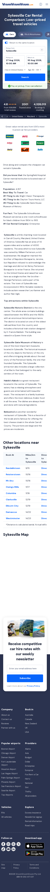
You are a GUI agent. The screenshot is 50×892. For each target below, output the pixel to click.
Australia (29, 715)
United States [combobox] (14, 70)
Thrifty (28, 791)
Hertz (27, 778)
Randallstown (13, 468)
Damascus (11, 512)
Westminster (13, 518)
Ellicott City (12, 505)
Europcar (29, 770)
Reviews (5, 723)
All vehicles (6, 817)
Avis (27, 753)
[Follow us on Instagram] (8, 844)
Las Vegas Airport (9, 773)
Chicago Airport (8, 753)
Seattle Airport (8, 790)
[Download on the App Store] (34, 846)
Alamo (28, 749)
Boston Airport (8, 749)
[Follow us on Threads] (13, 844)
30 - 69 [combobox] (33, 70)
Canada (28, 719)
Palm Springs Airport (10, 777)
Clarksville (11, 499)
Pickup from (9, 13)
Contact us (6, 719)
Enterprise (30, 766)
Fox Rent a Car (32, 774)
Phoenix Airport (8, 782)
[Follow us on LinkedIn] (13, 849)
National (29, 783)
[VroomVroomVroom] (17, 4)
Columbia (11, 493)
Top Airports (7, 794)
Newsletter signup (33, 817)
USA (27, 732)
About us (5, 715)
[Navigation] (46, 4)
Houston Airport (8, 769)
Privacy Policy (33, 686)
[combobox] (20, 50)
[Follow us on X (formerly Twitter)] (19, 844)
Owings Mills (12, 487)
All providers (30, 796)
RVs (3, 812)
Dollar (27, 761)
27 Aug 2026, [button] (13, 60)
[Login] (41, 4)
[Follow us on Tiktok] (3, 849)
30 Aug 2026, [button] (35, 60)
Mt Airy (10, 480)
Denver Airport (8, 757)
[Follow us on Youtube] (8, 849)
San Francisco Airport (11, 786)
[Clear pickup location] (42, 50)
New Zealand (31, 723)
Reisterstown (13, 474)
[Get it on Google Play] (34, 853)
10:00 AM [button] (11, 63)
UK (26, 727)
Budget (28, 757)
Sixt (27, 787)
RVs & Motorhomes (32, 34)
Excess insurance (33, 812)
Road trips (30, 825)
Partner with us (8, 727)
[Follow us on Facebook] (3, 844)
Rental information (33, 821)
